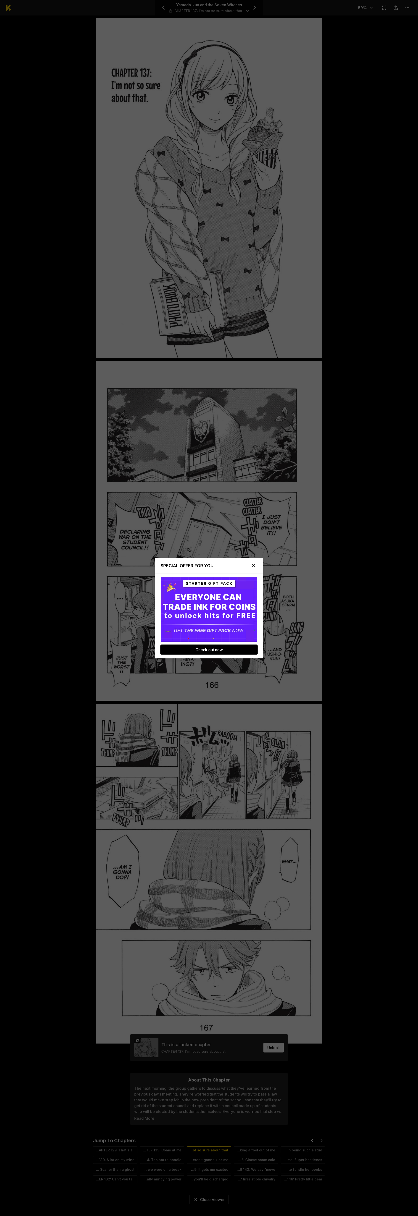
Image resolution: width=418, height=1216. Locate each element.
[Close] (253, 565)
